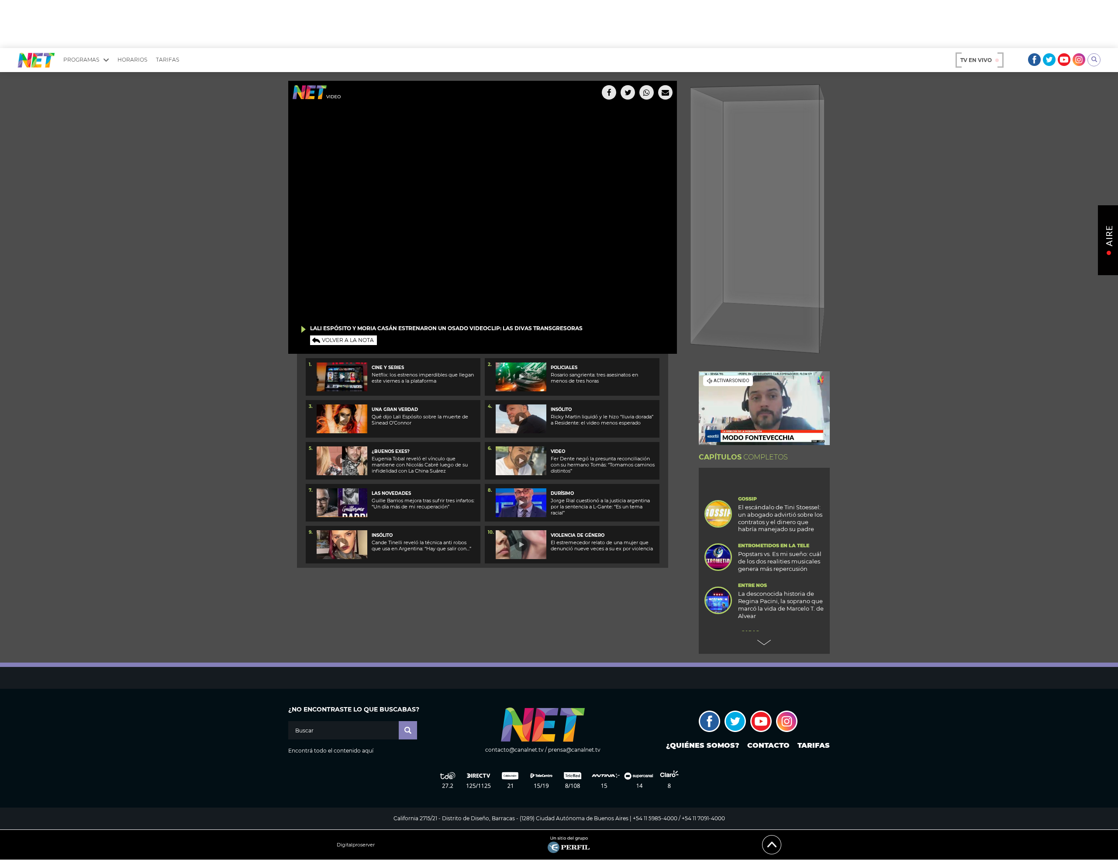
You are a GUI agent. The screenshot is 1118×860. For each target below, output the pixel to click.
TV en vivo (976, 60)
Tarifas (167, 59)
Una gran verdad (395, 409)
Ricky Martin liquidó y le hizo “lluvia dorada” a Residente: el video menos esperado (602, 420)
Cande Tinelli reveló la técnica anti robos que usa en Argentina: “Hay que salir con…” (421, 545)
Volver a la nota (348, 340)
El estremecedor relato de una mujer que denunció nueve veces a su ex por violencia (602, 545)
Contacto (768, 745)
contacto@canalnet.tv (514, 749)
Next (764, 642)
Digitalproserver (356, 845)
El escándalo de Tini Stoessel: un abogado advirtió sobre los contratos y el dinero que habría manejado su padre (780, 518)
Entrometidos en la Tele (773, 545)
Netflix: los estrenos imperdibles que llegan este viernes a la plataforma (423, 378)
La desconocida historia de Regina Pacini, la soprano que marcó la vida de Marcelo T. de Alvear (781, 604)
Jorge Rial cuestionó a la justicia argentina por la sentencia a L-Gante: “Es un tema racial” (600, 506)
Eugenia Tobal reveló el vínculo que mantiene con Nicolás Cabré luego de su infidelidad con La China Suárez (420, 465)
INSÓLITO (382, 535)
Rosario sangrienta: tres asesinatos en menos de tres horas (594, 378)
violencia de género (577, 535)
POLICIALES (564, 367)
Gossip (747, 499)
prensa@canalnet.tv (574, 749)
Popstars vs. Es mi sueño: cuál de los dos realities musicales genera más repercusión (779, 561)
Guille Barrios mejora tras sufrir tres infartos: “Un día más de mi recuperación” (423, 503)
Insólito (561, 409)
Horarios (132, 59)
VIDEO (558, 451)
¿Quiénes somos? (702, 745)
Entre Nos (752, 585)
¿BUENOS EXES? (391, 451)
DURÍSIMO (562, 493)
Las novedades (391, 493)
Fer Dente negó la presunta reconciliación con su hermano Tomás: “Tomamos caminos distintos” (603, 465)
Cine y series (388, 367)
